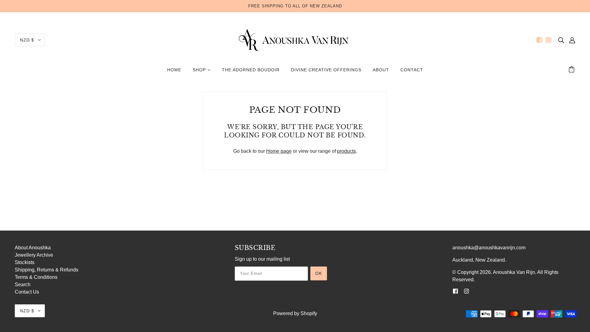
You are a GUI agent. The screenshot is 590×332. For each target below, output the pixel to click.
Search (22, 284)
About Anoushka (33, 247)
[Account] (572, 40)
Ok (318, 273)
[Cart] (572, 69)
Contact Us (27, 291)
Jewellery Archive (34, 255)
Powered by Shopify (295, 313)
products (346, 151)
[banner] (295, 39)
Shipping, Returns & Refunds (46, 269)
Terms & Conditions (36, 277)
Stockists (24, 262)
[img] (561, 40)
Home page (279, 151)
